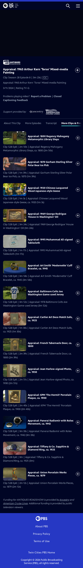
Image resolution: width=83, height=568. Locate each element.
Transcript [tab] (51, 123)
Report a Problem (41, 96)
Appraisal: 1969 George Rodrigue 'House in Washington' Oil (47, 215)
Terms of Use (42, 541)
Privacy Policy (41, 534)
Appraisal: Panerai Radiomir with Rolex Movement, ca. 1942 (50, 422)
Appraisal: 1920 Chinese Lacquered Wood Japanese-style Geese (48, 189)
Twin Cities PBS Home (41, 552)
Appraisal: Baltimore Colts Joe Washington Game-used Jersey (46, 293)
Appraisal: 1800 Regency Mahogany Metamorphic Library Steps (48, 138)
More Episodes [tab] (33, 123)
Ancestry (64, 499)
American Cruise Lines (15, 503)
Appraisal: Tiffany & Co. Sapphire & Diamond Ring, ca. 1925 (48, 448)
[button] (68, 6)
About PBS (41, 526)
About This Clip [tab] (12, 123)
